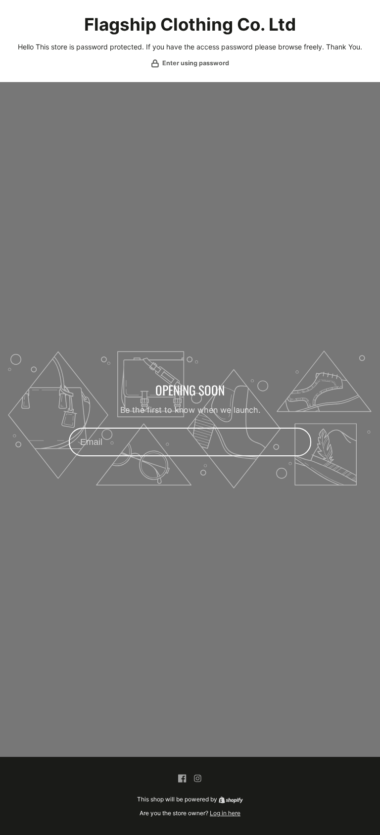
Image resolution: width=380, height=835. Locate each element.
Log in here (225, 813)
